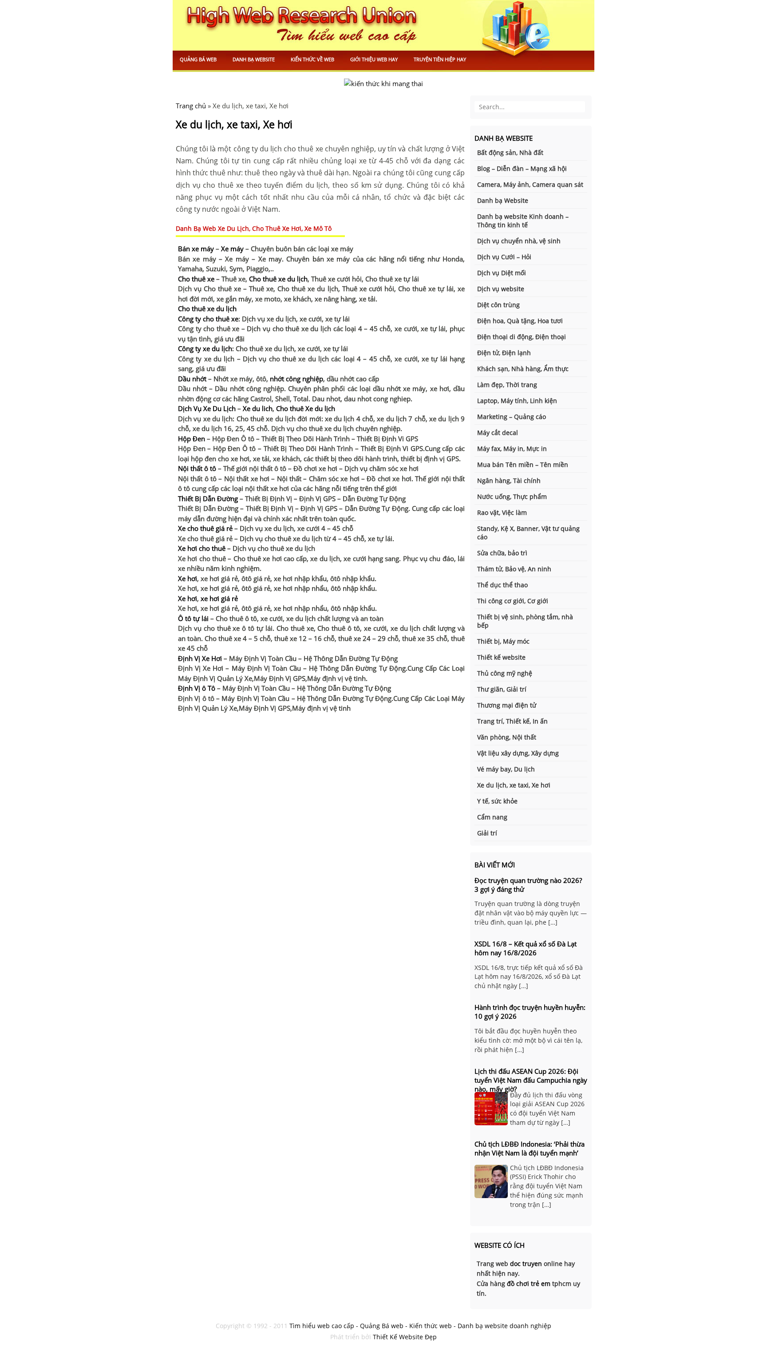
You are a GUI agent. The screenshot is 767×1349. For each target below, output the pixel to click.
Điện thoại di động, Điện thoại (521, 336)
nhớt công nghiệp (296, 378)
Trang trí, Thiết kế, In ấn (512, 721)
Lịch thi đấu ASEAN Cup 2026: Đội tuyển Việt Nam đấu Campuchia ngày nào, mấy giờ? (530, 1080)
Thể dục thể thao (502, 585)
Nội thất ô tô (197, 468)
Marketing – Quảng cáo (511, 416)
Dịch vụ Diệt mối (501, 273)
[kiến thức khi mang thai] (383, 83)
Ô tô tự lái (193, 618)
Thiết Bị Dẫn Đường (208, 498)
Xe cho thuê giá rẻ (205, 528)
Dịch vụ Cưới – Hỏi (504, 257)
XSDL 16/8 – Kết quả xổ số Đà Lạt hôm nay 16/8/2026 (525, 948)
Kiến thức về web (312, 59)
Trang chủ (191, 105)
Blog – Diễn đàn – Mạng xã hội (522, 168)
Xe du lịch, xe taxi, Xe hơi (234, 124)
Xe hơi (187, 578)
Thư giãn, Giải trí (501, 689)
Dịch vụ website (500, 289)
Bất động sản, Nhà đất (510, 152)
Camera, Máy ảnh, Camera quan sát (530, 184)
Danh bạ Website (254, 59)
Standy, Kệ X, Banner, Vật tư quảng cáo (528, 532)
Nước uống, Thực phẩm (512, 496)
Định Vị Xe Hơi (200, 658)
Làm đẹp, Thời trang (507, 384)
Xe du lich (258, 408)
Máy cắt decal (497, 432)
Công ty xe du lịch (205, 348)
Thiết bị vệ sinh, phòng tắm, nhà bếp (525, 621)
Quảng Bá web (198, 59)
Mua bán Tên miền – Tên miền (522, 464)
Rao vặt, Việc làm (502, 512)
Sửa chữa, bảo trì (502, 553)
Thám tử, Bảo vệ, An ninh (514, 569)
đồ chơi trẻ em (528, 1283)
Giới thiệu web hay (374, 59)
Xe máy (232, 248)
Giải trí (487, 833)
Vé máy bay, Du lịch (506, 769)
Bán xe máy (196, 248)
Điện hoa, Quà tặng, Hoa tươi (520, 320)
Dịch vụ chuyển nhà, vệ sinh (519, 241)
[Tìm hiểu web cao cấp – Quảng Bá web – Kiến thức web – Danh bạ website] (383, 36)
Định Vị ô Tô (196, 688)
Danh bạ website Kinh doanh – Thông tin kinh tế (523, 220)
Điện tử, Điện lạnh (504, 352)
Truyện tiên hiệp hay (440, 59)
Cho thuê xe (196, 278)
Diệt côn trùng (498, 305)
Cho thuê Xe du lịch (305, 408)
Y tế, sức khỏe (497, 801)
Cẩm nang (492, 817)
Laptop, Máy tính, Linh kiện (517, 400)
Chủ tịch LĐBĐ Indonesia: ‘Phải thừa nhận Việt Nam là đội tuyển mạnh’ (529, 1148)
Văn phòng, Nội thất (506, 737)
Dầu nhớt (192, 378)
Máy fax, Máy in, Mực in (512, 448)
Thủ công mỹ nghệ (504, 673)
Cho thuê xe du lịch (278, 278)
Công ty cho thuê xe (208, 318)
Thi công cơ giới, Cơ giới (512, 601)
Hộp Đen (191, 438)
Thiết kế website (501, 657)
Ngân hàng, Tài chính (509, 480)
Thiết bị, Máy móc (503, 641)
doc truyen (526, 1263)
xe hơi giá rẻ (219, 598)
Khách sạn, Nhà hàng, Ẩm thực (523, 368)
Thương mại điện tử (506, 705)
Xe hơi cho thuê (201, 548)
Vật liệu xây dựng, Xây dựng (518, 753)
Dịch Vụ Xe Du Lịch (207, 408)
